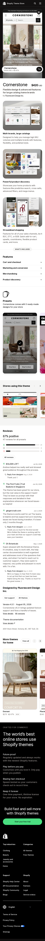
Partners (26, 886)
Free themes (28, 855)
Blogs (5, 895)
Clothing (6, 851)
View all (25, 641)
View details (8, 614)
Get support (9, 598)
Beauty (6, 855)
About (25, 881)
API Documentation (11, 886)
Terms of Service (10, 914)
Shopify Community (11, 890)
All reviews (9, 457)
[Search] (35, 3)
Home (5, 866)
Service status (29, 895)
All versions (20, 614)
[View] (20, 405)
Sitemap (6, 932)
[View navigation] (40, 3)
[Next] (40, 386)
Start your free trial (22, 822)
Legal (25, 890)
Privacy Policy (8, 920)
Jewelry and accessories (8, 860)
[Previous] (34, 386)
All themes (23, 598)
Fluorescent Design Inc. (14, 96)
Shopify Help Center (11, 881)
